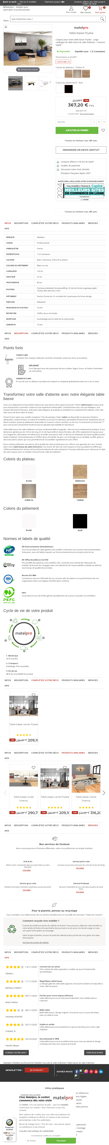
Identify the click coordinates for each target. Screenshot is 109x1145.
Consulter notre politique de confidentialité (36, 1131)
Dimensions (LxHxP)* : (66, 57)
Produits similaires (73, 223)
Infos (8, 223)
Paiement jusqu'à (20, 1)
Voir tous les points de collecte (36, 942)
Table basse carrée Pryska (24, 724)
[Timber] (86, 74)
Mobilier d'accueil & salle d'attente (50, 1062)
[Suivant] (50, 49)
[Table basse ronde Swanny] (23, 778)
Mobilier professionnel (23, 1062)
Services (93, 223)
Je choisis (31, 1140)
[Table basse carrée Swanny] (86, 778)
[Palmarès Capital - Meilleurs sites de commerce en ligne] (81, 189)
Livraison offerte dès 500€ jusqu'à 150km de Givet (54, 2)
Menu (6, 20)
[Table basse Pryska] (15, 82)
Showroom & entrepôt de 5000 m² (89, 1)
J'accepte (61, 1140)
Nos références (81, 1093)
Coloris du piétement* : (69, 82)
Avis (7, 228)
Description (21, 223)
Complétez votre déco (45, 223)
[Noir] (69, 89)
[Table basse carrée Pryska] (23, 706)
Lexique (78, 1131)
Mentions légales (79, 1096)
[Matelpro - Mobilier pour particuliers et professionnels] (18, 9)
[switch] (9, 1138)
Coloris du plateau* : (70, 67)
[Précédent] (5, 49)
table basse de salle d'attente (21, 429)
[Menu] (14, 1119)
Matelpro (7, 1062)
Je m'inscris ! (36, 1069)
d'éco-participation (87, 114)
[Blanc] (60, 74)
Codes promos (81, 1106)
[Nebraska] (69, 74)
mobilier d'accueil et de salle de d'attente (42, 452)
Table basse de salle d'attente (80, 1062)
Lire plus (27, 870)
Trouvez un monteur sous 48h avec (81, 140)
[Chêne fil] (77, 74)
